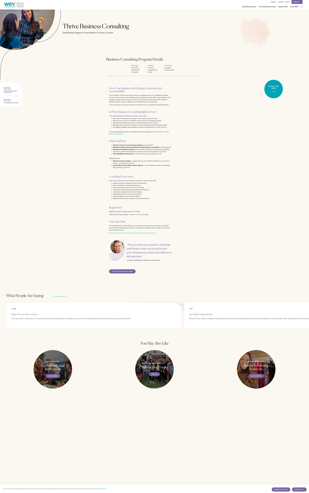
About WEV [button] (294, 6)
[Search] (302, 7)
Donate (273, 2)
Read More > (103, 488)
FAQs (136, 214)
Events (281, 2)
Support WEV (283, 6)
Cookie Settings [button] (280, 489)
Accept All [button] (299, 489)
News (288, 2)
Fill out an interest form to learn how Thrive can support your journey (132, 233)
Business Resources (249, 6)
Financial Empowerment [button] (267, 6)
